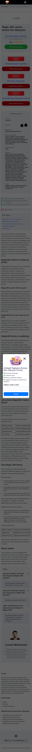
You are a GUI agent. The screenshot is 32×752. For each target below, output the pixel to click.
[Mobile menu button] (25, 2)
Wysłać (16, 394)
